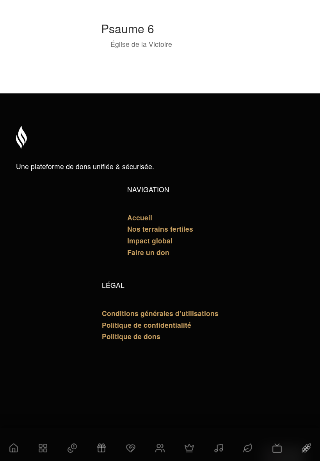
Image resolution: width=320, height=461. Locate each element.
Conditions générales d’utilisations (160, 313)
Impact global (149, 240)
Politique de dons (131, 336)
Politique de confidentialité (146, 325)
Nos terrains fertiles (160, 229)
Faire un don (148, 252)
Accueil (139, 217)
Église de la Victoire (141, 44)
